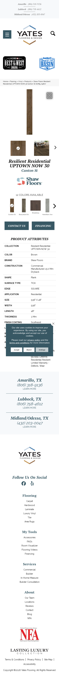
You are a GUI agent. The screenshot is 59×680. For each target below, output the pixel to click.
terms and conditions (19, 343)
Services (29, 564)
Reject (28, 350)
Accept (16, 350)
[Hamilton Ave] (47, 205)
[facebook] (23, 483)
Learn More (29, 389)
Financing (43, 226)
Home (5, 81)
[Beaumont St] (24, 205)
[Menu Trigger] (7, 34)
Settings (42, 350)
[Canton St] (12, 205)
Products (27, 81)
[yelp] (32, 483)
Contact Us (16, 226)
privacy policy (33, 340)
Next (54, 146)
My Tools (29, 532)
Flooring (13, 81)
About (29, 592)
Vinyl (20, 81)
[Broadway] (35, 205)
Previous (4, 146)
